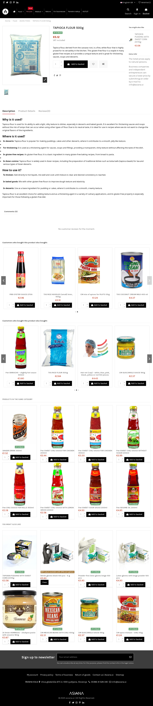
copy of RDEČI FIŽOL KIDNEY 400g (58, 294)
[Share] (54, 75)
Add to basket (78, 64)
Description (8, 111)
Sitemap (120, 675)
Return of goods (82, 675)
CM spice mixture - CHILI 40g (129, 632)
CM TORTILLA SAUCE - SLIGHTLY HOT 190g (21, 295)
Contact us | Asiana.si (103, 675)
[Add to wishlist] (93, 64)
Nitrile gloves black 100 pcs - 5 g (55, 575)
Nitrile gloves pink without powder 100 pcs (132, 373)
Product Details (26, 111)
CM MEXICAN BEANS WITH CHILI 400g (57, 632)
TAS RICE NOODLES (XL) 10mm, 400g (95, 373)
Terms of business (64, 675)
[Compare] (36, 256)
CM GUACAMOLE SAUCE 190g (58, 372)
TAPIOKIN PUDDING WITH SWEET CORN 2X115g (142, 38)
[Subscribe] (130, 657)
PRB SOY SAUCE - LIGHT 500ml (132, 294)
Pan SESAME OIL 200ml (126, 507)
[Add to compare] (103, 64)
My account (32, 675)
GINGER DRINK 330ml (12, 450)
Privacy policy (46, 675)
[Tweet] (57, 75)
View (44, 582)
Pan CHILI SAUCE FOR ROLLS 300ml (18, 507)
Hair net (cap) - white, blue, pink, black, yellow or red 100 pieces (20, 373)
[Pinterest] (60, 75)
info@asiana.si (119, 682)
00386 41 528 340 (99, 682)
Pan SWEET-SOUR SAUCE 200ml (92, 507)
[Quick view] (36, 261)
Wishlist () (146, 2)
